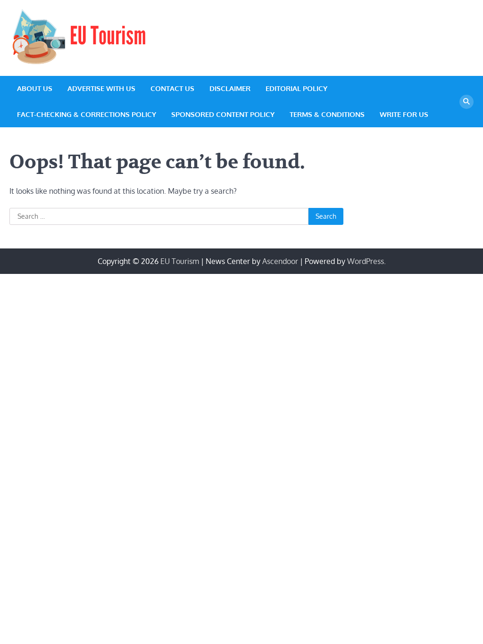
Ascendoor (280, 261)
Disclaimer (229, 88)
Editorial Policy (296, 88)
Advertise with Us (101, 88)
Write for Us (404, 114)
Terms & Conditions (327, 114)
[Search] (466, 102)
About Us (34, 88)
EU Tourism (179, 261)
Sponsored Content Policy (223, 114)
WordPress (365, 261)
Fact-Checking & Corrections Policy (86, 114)
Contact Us (172, 88)
